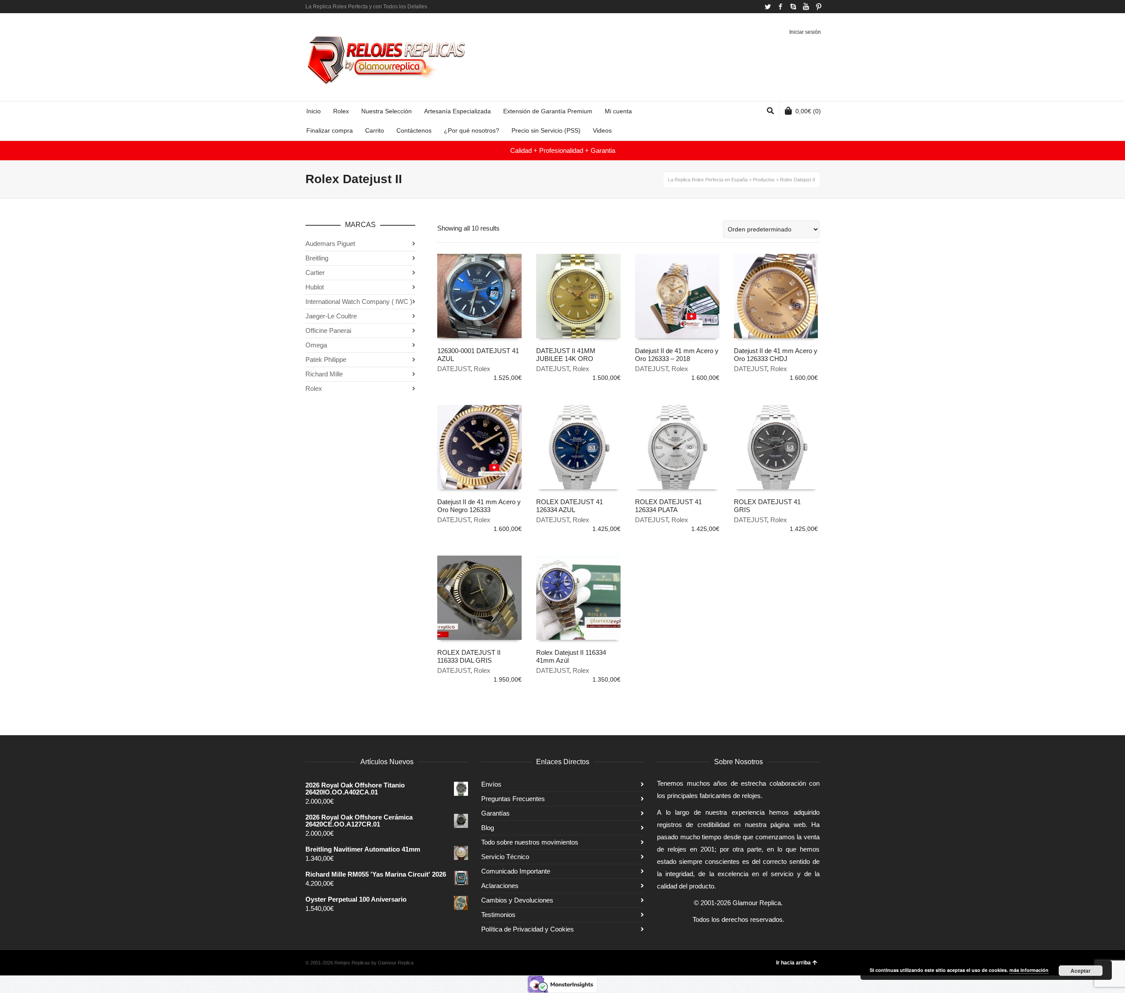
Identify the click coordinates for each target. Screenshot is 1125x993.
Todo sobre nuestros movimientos (529, 842)
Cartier (315, 272)
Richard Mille (324, 374)
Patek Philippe (325, 359)
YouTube (806, 6)
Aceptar (1081, 971)
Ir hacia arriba (793, 963)
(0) (808, 111)
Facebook (780, 6)
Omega (316, 345)
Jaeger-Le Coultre (331, 316)
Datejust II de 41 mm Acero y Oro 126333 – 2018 (677, 354)
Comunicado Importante (515, 871)
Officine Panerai (328, 330)
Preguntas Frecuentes (513, 798)
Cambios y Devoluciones (517, 900)
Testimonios (498, 914)
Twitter (767, 6)
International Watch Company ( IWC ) (358, 301)
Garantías (495, 813)
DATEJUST (453, 368)
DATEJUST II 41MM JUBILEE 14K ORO (565, 354)
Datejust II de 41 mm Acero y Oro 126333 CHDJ (775, 354)
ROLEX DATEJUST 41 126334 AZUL (569, 505)
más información (1029, 970)
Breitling (316, 258)
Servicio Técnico (505, 856)
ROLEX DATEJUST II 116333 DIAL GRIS (469, 656)
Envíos (491, 784)
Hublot (314, 287)
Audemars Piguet (330, 243)
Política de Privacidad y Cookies (527, 929)
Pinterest (818, 6)
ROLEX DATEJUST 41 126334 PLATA (668, 505)
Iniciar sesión (805, 32)
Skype (793, 6)
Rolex (482, 368)
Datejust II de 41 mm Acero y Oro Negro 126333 (479, 505)
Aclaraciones (500, 885)
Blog (487, 827)
